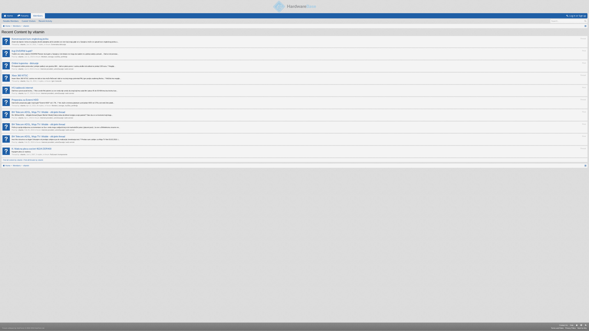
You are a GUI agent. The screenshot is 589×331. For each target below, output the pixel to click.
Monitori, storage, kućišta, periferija (54, 57)
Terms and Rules (557, 328)
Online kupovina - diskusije (25, 63)
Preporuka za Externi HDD (25, 100)
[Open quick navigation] (585, 26)
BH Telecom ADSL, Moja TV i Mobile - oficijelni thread (38, 112)
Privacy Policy (570, 328)
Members (38, 15)
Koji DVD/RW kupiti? (22, 51)
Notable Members (11, 21)
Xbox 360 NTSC (20, 75)
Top (581, 325)
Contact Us (563, 325)
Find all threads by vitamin (33, 160)
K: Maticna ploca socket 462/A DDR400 (31, 149)
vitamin (22, 44)
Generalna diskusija (58, 44)
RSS (586, 325)
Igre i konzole (57, 81)
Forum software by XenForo (23, 328)
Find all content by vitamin (12, 160)
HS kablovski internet (22, 88)
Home (577, 325)
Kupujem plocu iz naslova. (21, 152)
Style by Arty (582, 328)
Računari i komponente (58, 154)
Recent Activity (45, 21)
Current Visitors (29, 21)
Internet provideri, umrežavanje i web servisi (56, 69)
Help (571, 325)
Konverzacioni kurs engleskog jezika (30, 39)
